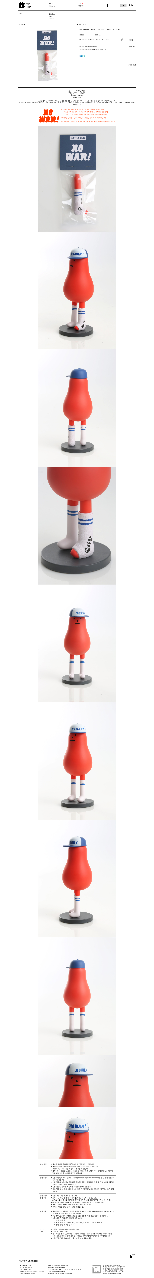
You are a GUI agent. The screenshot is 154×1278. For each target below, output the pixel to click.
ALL (20, 13)
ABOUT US (52, 7)
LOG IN (51, 3)
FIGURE (51, 13)
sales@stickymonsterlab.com (60, 1265)
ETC (50, 19)
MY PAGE (80, 7)
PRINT (50, 16)
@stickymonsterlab (60, 1267)
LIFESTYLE (52, 14)
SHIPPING (81, 5)
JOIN (50, 5)
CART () (80, 3)
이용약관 (22, 1261)
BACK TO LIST (83, 24)
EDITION (51, 18)
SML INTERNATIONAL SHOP (63, 1273)
